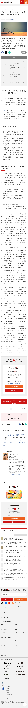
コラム (7, 19)
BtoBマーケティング (19, 624)
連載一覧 (3, 645)
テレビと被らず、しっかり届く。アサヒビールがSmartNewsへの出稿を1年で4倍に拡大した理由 (14, 569)
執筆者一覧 (17, 645)
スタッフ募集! (8, 686)
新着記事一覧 (4, 617)
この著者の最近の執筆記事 (14, 474)
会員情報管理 (8, 688)
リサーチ (3, 19)
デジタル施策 (4, 629)
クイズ (16, 643)
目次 (14, 57)
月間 (20, 535)
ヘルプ (7, 682)
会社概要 (7, 692)
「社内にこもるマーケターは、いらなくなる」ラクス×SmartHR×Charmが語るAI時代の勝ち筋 (15, 559)
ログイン (14, 390)
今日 (8, 535)
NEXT (23, 408)
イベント (3, 651)
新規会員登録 (14, 386)
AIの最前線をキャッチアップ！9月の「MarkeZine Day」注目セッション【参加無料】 (14, 578)
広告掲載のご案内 (7, 607)
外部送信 (7, 698)
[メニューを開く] (2, 2)
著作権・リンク (8, 684)
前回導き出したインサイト (15, 65)
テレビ (2, 627)
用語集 (3, 655)
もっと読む (5, 445)
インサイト (11, 19)
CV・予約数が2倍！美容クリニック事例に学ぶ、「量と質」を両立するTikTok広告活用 (15, 543)
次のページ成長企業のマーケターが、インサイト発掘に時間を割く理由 (14, 402)
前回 (3, 110)
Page (4, 75)
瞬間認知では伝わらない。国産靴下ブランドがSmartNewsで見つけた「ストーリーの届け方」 (14, 538)
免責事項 (7, 690)
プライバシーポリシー (10, 696)
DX (2, 624)
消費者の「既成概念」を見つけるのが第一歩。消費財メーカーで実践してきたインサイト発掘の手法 (14, 442)
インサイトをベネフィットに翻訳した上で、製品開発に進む (17, 62)
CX (15, 627)
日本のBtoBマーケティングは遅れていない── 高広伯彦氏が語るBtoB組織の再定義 (15, 547)
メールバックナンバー (15, 383)
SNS (16, 629)
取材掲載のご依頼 (20, 607)
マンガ (2, 643)
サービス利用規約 (9, 694)
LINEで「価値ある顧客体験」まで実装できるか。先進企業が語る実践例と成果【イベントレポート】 (15, 574)
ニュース (3, 612)
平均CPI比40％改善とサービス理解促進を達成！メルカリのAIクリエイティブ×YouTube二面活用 (15, 551)
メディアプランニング (19, 632)
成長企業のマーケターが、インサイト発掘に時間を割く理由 (17, 73)
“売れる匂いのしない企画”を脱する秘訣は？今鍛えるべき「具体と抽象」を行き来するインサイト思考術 (15, 555)
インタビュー (4, 640)
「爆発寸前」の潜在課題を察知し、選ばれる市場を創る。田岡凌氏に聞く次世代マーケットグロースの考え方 (15, 565)
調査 (16, 640)
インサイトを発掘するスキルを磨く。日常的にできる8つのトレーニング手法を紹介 (14, 434)
